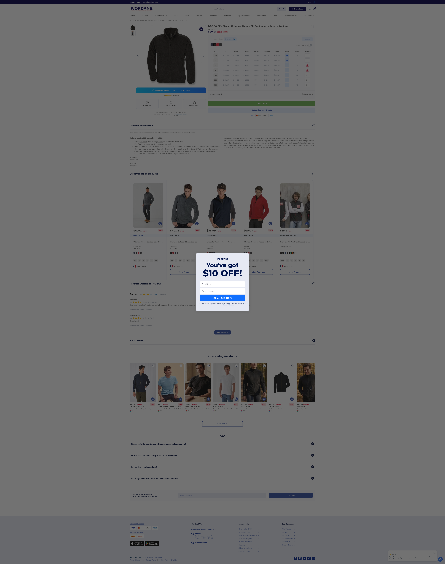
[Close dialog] (246, 256)
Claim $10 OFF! (222, 298)
